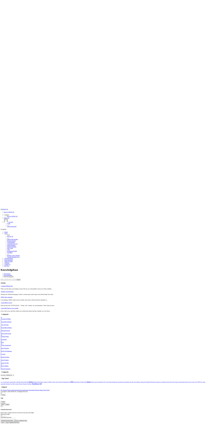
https (116, 382)
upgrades (17, 383)
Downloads (31, 390)
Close (2, 404)
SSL (201, 382)
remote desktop (181, 382)
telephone (8, 383)
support (203, 382)
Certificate (45, 382)
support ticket (3, 383)
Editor (85, 382)
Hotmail (113, 382)
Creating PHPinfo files (7, 286)
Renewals (186, 382)
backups (22, 382)
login (135, 382)
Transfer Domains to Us (13, 257)
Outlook (167, 382)
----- (8, 225)
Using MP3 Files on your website (9, 308)
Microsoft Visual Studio (145, 382)
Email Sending (100, 382)
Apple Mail (18, 382)
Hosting (110, 382)
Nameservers (158, 382)
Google (106, 382)
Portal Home (7, 274)
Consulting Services (12, 243)
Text (11, 383)
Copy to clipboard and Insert (12, 422)
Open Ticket (46, 390)
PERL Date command (6, 297)
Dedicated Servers (66, 382)
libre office (132, 382)
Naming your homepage (7, 291)
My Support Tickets (6, 390)
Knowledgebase (8, 275)
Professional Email (12, 251)
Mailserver (138, 382)
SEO (196, 382)
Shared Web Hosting (12, 239)
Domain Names (77, 382)
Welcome (20, 383)
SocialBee (9, 252)
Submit (7, 404)
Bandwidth (26, 382)
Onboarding (163, 382)
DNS (71, 382)
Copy (25, 420)
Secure (190, 382)
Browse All (10, 236)
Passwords (172, 382)
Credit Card (60, 382)
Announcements (15, 390)
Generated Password (6, 417)
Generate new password (7, 420)
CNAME (49, 382)
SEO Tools (10, 248)
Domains (82, 382)
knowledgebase (126, 382)
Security (193, 382)
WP (40, 384)
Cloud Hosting (11, 242)
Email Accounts (94, 382)
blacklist (35, 382)
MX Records (153, 382)
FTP (104, 382)
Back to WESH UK (12, 216)
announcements (13, 382)
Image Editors (120, 382)
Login (8, 223)
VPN (8, 249)
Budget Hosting (40, 382)
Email (89, 382)
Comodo (53, 382)
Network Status (39, 390)
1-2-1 (2, 382)
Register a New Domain (13, 255)
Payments (176, 382)
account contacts (6, 382)
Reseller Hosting (11, 241)
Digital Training (11, 245)
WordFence (29, 383)
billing (31, 382)
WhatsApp (25, 383)
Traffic (13, 383)
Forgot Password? (11, 226)
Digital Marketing (11, 246)
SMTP (198, 382)
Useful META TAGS (6, 302)
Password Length (5, 414)
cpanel (56, 382)
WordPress (35, 384)
